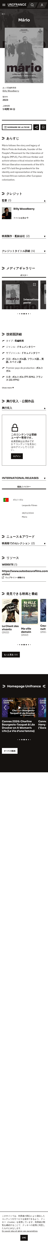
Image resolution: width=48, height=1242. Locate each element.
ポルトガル (18, 499)
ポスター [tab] (24, 275)
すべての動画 (9, 751)
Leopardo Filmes (29, 505)
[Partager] (36, 127)
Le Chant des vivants (10, 628)
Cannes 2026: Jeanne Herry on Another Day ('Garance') (16, 724)
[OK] (24, 1237)
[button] (34, 284)
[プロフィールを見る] (42, 5)
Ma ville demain (26, 630)
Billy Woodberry (11, 90)
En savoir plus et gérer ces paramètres (20, 1231)
